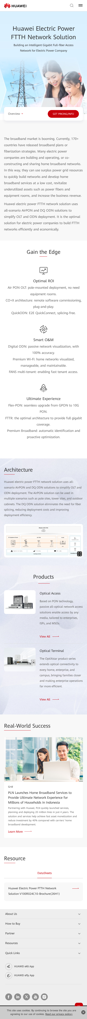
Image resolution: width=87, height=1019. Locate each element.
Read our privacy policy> (59, 1014)
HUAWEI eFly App (24, 975)
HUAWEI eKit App (24, 966)
